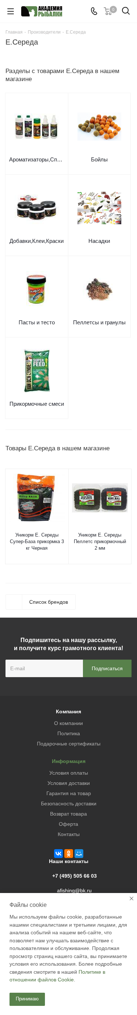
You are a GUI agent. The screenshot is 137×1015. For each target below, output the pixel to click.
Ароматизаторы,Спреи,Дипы (36, 159)
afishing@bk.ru (74, 890)
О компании (68, 723)
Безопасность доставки (68, 803)
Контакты (69, 834)
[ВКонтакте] (58, 853)
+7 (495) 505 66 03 (74, 876)
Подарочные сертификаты (68, 744)
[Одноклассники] (68, 853)
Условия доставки (68, 783)
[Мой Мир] (79, 853)
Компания (68, 711)
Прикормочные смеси (36, 404)
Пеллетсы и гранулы (99, 322)
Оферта (68, 824)
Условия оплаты (68, 773)
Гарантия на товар (68, 793)
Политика (68, 733)
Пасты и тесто (37, 322)
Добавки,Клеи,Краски (36, 241)
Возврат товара (68, 814)
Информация (68, 761)
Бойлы (99, 159)
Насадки (99, 241)
